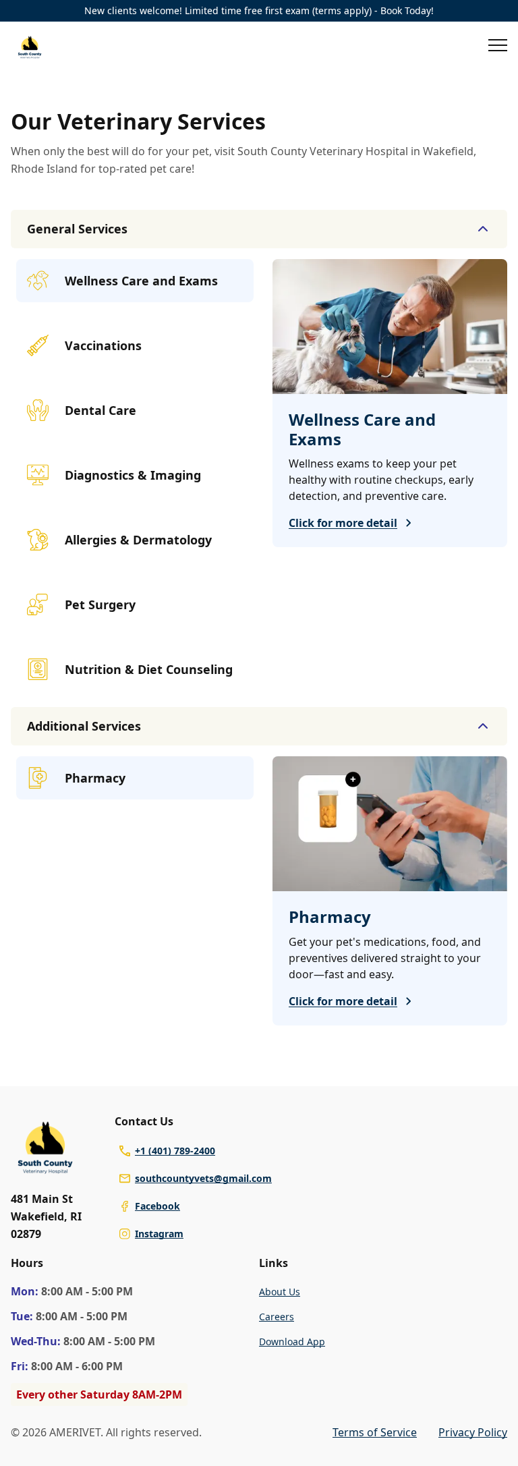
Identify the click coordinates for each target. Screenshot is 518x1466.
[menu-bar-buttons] (497, 47)
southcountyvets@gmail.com (203, 1178)
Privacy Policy (472, 1432)
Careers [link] (276, 1316)
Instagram (159, 1233)
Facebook (157, 1206)
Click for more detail (343, 522)
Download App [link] (292, 1341)
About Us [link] (279, 1291)
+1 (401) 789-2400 (175, 1150)
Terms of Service (375, 1432)
